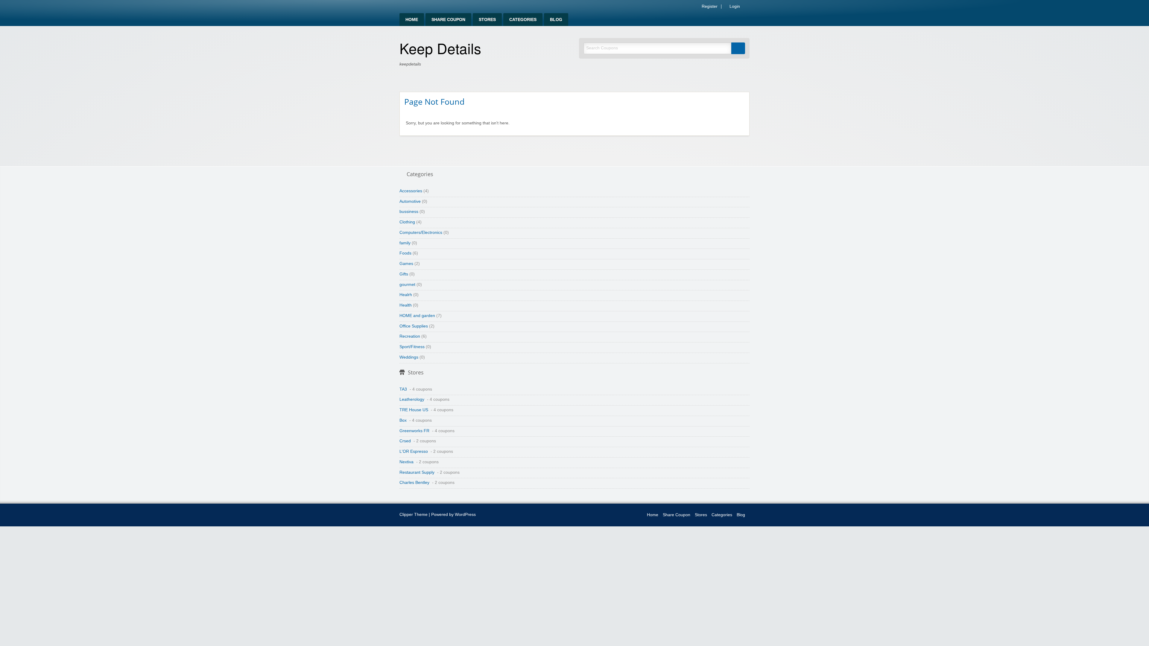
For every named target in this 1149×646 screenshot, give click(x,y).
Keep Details (440, 48)
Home (411, 19)
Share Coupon (448, 19)
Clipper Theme (413, 514)
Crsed (405, 441)
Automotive (410, 201)
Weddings (408, 357)
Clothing (407, 222)
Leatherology (411, 399)
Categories (522, 19)
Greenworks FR (414, 431)
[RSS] (748, 7)
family (405, 243)
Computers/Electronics (420, 232)
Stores (487, 19)
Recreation (409, 336)
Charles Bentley (414, 482)
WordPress (465, 514)
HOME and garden (417, 315)
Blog (556, 19)
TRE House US (413, 410)
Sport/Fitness (412, 347)
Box (403, 420)
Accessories (410, 191)
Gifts (403, 274)
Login (734, 6)
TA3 (403, 389)
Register (709, 6)
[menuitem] (411, 19)
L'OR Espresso (413, 451)
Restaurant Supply (416, 472)
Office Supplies (413, 326)
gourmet (407, 284)
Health (405, 305)
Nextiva (406, 462)
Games (406, 263)
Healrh (405, 294)
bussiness (408, 211)
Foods (405, 253)
